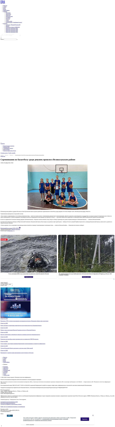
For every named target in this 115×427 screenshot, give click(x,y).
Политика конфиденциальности (8, 403)
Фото (4, 8)
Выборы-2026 (6, 147)
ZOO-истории (6, 149)
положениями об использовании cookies (52, 419)
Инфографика (6, 10)
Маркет (7, 26)
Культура (8, 18)
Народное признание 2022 (12, 32)
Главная (2, 155)
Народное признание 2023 (12, 30)
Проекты (5, 23)
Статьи (4, 6)
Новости (5, 5)
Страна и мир (9, 21)
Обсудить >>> (11, 230)
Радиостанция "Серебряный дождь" (14, 22)
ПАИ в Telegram (4, 282)
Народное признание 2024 (12, 29)
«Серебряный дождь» (8, 148)
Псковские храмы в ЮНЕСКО (13, 27)
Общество (8, 15)
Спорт (7, 20)
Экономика (8, 14)
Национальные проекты (8, 145)
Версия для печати (16, 229)
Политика (8, 12)
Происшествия (9, 16)
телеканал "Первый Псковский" (13, 24)
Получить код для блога (6, 229)
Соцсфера (8, 17)
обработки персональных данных (43, 420)
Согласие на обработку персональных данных (11, 404)
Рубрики (5, 11)
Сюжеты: (3, 143)
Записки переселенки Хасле (9, 150)
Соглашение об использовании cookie (9, 401)
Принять (84, 419)
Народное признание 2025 (12, 28)
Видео (4, 9)
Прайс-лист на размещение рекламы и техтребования (13, 406)
